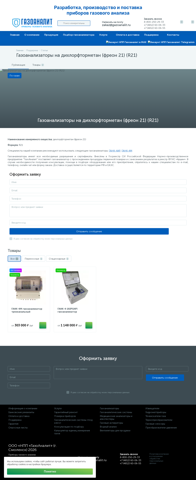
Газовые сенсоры (155, 423)
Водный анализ (108, 426)
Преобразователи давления (161, 427)
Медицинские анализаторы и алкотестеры (116, 417)
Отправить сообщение (89, 231)
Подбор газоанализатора (78, 34)
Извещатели (152, 408)
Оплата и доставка (127, 34)
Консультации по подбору (69, 426)
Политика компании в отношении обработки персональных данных (159, 458)
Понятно (50, 471)
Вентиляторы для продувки (115, 430)
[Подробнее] (42, 325)
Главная (14, 34)
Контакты (173, 34)
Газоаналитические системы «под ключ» (73, 421)
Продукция (51, 34)
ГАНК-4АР (114, 150)
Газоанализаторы (109, 408)
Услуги (103, 34)
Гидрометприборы (155, 412)
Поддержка (151, 34)
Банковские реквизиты (21, 412)
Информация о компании (22, 408)
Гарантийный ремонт (66, 412)
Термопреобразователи (158, 419)
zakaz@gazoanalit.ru (116, 25)
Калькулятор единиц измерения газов (72, 432)
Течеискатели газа (155, 416)
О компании (31, 34)
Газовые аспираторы (111, 422)
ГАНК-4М (127, 150)
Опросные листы (18, 427)
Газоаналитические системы (116, 412)
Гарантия (13, 423)
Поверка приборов (65, 416)
